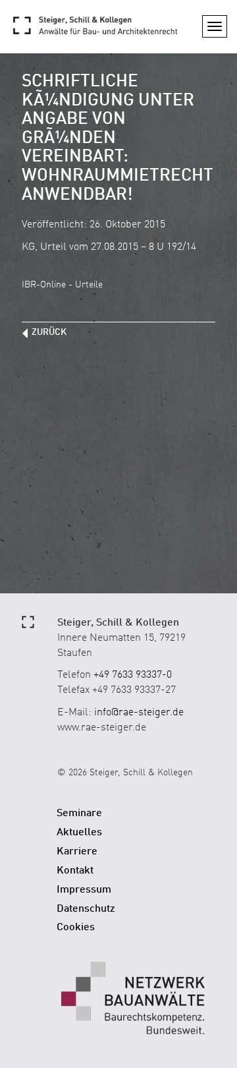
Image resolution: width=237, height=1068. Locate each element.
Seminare (79, 813)
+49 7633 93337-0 (132, 675)
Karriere (77, 851)
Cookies (76, 927)
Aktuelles (79, 832)
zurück (49, 332)
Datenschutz (86, 909)
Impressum (84, 890)
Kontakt (75, 871)
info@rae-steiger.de (139, 712)
